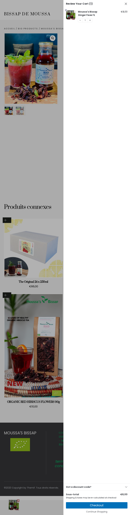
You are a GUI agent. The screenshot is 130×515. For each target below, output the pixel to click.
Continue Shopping (96, 511)
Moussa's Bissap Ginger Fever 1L (87, 13)
